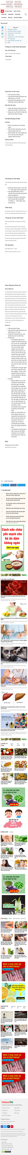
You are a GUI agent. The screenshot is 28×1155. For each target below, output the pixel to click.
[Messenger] (2, 33)
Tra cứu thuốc (8, 11)
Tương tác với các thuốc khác (16, 37)
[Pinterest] (12, 1126)
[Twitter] (5, 1126)
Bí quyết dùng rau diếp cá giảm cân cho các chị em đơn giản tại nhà (7, 857)
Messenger (22, 485)
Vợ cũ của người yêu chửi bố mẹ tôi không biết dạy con (21, 1020)
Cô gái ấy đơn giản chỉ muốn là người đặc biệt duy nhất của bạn (6, 1048)
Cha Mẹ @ (4, 17)
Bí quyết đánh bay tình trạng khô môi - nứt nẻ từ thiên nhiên (7, 844)
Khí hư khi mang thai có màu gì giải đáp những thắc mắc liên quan (6, 931)
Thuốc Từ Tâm (16, 11)
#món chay (17, 2)
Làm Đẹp (11, 832)
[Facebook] (2, 30)
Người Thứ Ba (19, 1007)
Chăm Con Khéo (16, 918)
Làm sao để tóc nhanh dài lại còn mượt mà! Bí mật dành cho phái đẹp (7, 869)
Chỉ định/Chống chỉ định (14, 31)
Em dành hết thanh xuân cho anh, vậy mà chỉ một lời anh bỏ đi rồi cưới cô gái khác (7, 1020)
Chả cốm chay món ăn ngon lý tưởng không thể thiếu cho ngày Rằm (20, 782)
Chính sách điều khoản (7, 1147)
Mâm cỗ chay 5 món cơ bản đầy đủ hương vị (20, 769)
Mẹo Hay (10, 17)
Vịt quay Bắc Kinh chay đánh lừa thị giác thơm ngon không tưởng (6, 770)
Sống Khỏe (10, 14)
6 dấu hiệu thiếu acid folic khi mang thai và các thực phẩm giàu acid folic (21, 931)
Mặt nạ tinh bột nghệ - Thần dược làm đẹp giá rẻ (21, 868)
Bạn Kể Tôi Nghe (18, 17)
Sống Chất (17, 14)
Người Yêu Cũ (13, 1007)
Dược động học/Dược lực (15, 40)
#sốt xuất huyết (18, 4)
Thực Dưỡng (18, 744)
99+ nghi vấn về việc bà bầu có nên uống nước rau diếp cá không (6, 957)
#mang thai (9, 4)
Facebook (14, 485)
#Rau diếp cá (18, 6)
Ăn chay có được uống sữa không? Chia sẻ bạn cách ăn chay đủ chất (6, 758)
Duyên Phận (24, 1007)
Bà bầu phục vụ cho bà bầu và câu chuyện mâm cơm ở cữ (20, 1034)
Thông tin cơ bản (12, 29)
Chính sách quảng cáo (7, 1145)
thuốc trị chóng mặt (9, 481)
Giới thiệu (4, 1142)
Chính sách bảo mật (7, 1149)
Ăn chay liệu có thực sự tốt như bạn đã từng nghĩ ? (21, 758)
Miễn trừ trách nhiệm (7, 1144)
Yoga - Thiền (24, 744)
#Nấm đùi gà (9, 6)
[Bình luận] (2, 36)
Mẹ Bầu (10, 918)
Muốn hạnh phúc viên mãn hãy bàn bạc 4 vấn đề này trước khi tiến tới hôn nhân (6, 1034)
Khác (9, 42)
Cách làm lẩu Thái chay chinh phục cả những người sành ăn (6, 782)
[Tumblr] (8, 1126)
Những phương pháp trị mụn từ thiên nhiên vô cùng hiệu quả (20, 844)
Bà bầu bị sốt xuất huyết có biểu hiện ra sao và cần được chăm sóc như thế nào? (20, 943)
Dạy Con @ (23, 918)
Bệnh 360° (4, 14)
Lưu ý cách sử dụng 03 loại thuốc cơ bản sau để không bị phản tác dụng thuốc (12, 730)
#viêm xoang (9, 2)
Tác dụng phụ (11, 38)
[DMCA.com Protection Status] (6, 1151)
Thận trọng (11, 35)
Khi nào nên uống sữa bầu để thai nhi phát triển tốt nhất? (21, 957)
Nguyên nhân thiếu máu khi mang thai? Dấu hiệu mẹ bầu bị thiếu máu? (7, 943)
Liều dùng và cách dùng (14, 33)
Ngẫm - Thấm (12, 744)
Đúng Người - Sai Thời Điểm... (20, 1047)
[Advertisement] (14, 76)
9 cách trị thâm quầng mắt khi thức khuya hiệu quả (20, 857)
